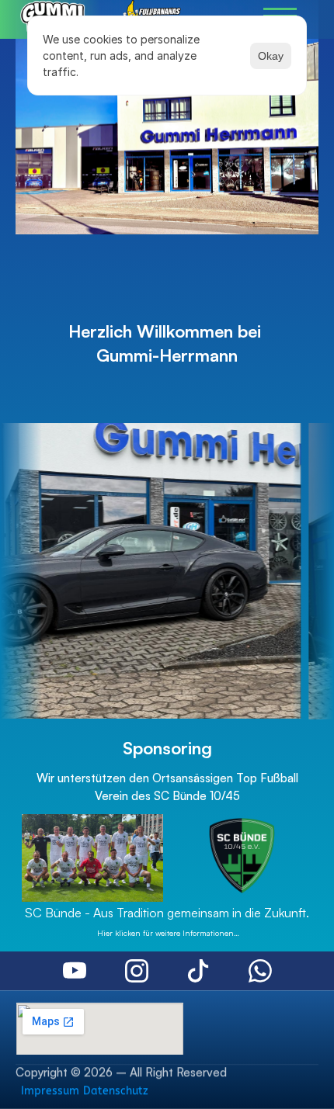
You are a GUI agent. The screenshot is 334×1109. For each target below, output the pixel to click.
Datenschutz (115, 1090)
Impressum (50, 1090)
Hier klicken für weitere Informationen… (167, 932)
